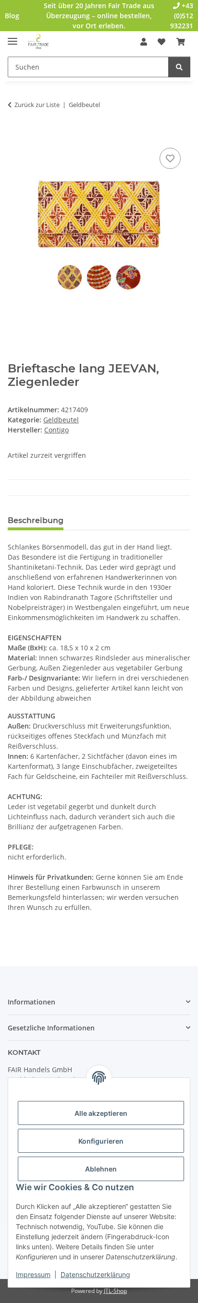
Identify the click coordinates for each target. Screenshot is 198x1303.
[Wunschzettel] (161, 41)
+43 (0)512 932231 (181, 15)
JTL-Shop (115, 1291)
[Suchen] (179, 67)
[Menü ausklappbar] (12, 37)
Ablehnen (101, 1169)
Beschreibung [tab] (35, 520)
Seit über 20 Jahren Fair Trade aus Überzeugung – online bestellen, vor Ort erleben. (99, 15)
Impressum (33, 1274)
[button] (143, 41)
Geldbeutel (61, 419)
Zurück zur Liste (37, 104)
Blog (12, 15)
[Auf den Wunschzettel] (170, 158)
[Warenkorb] (180, 41)
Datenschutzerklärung (95, 1274)
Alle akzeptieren (100, 1113)
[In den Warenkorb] (15, 135)
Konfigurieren (101, 1141)
